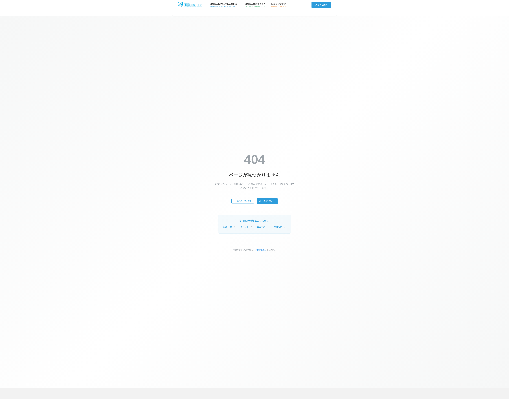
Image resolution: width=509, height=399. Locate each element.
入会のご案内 (321, 5)
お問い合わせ (261, 250)
